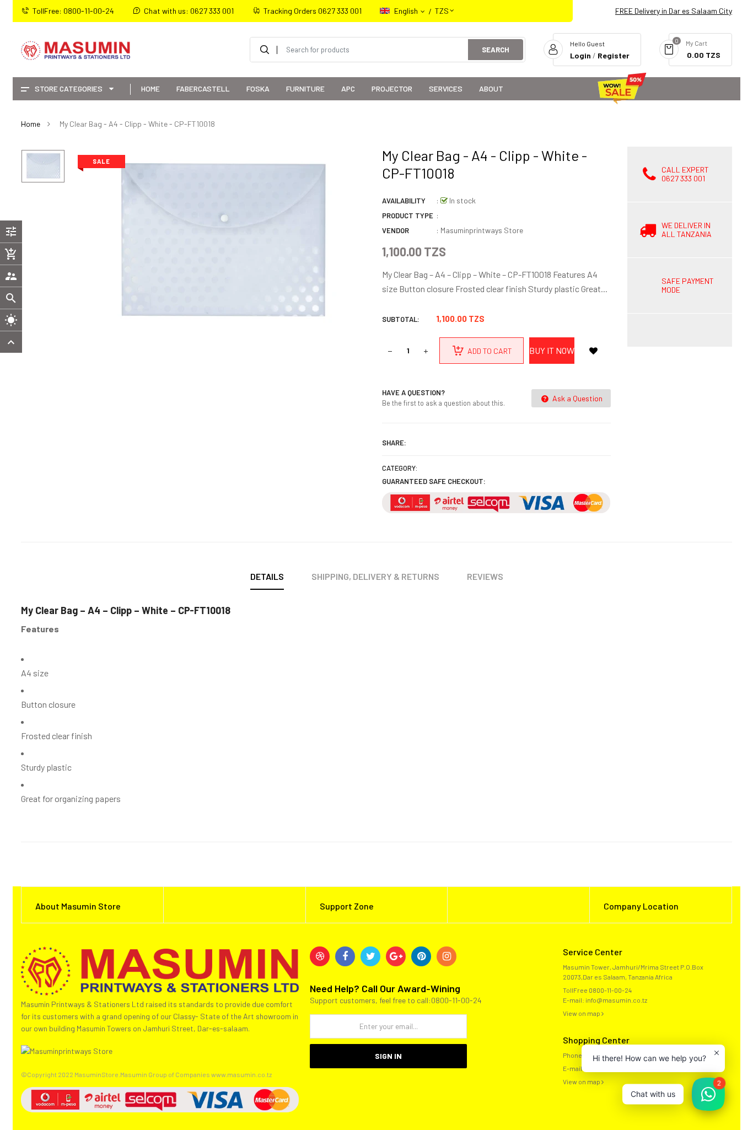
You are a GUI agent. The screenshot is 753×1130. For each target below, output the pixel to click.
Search (495, 49)
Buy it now (551, 350)
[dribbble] (320, 956)
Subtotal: (400, 319)
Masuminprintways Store (481, 230)
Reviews (485, 576)
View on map (582, 1013)
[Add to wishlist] (593, 350)
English (406, 10)
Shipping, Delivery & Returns (375, 576)
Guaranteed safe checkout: (434, 481)
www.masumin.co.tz (241, 1074)
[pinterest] (421, 956)
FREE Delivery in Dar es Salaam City (673, 10)
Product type (407, 215)
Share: (394, 442)
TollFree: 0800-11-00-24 (73, 10)
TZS (442, 5)
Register (614, 55)
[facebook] (345, 956)
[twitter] (370, 956)
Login (580, 55)
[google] (396, 956)
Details (267, 576)
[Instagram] (446, 956)
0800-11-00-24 (610, 990)
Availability (404, 200)
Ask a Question (577, 398)
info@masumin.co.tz (616, 1000)
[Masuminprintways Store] (160, 970)
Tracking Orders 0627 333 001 (312, 10)
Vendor (395, 230)
